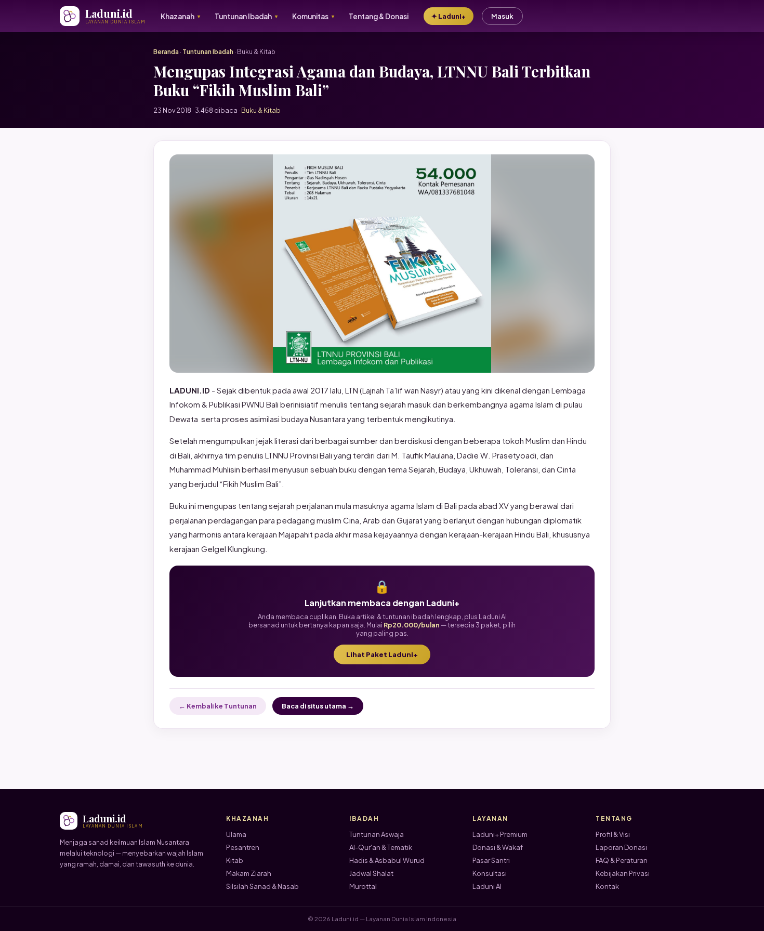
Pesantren (242, 847)
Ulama (236, 834)
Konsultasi (489, 873)
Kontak (607, 886)
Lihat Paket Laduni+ (382, 654)
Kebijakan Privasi (623, 873)
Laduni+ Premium (500, 834)
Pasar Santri (491, 860)
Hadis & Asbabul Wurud (387, 860)
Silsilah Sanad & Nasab (262, 886)
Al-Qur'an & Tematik (380, 847)
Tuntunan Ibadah (207, 52)
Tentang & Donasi (379, 16)
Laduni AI (487, 886)
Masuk (502, 16)
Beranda (166, 52)
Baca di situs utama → (318, 706)
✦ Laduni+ (448, 16)
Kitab (234, 860)
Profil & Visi (613, 834)
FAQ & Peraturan (622, 860)
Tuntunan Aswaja (376, 834)
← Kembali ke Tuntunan (218, 706)
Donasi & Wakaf (497, 847)
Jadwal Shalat (371, 873)
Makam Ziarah (248, 873)
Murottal (363, 886)
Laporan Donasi (621, 847)
